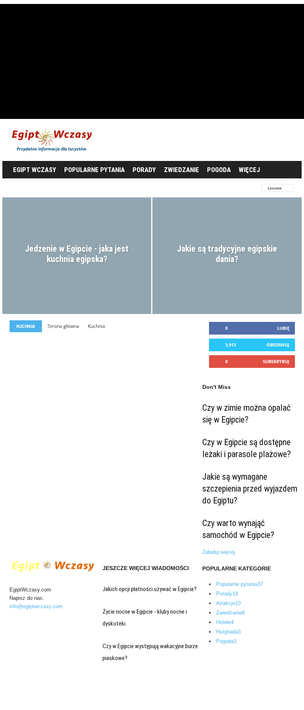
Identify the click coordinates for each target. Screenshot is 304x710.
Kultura (149, 187)
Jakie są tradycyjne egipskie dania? (227, 254)
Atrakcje (21, 187)
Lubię (283, 328)
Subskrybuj (276, 361)
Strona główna (63, 326)
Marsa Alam (184, 187)
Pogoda (219, 170)
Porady (144, 170)
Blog (22, 690)
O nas (23, 680)
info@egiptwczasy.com (36, 606)
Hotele (51, 187)
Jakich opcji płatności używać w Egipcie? (150, 589)
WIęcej (249, 170)
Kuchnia (117, 187)
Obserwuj (277, 345)
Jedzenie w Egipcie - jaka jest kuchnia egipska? (77, 254)
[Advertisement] (152, 59)
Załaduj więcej (218, 552)
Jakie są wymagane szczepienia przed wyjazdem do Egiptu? (249, 488)
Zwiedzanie (181, 170)
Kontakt (25, 699)
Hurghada (83, 187)
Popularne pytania (94, 170)
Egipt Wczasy (34, 170)
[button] (286, 170)
